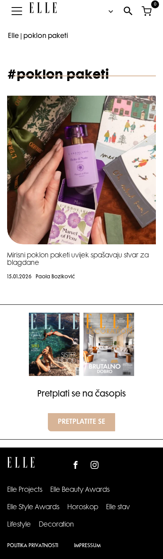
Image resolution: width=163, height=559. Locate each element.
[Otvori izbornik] (16, 11)
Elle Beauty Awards (80, 490)
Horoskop (82, 507)
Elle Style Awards (33, 507)
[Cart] (146, 11)
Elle (13, 36)
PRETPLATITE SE (81, 422)
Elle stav (118, 507)
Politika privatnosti (32, 546)
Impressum (87, 546)
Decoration (56, 525)
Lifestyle (19, 525)
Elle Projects (24, 490)
